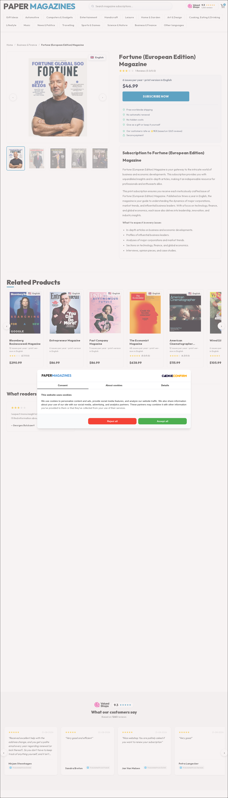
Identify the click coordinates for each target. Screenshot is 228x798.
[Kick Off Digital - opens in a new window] (174, 375)
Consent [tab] (63, 385)
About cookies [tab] (114, 385)
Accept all (162, 421)
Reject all (112, 421)
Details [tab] (165, 385)
